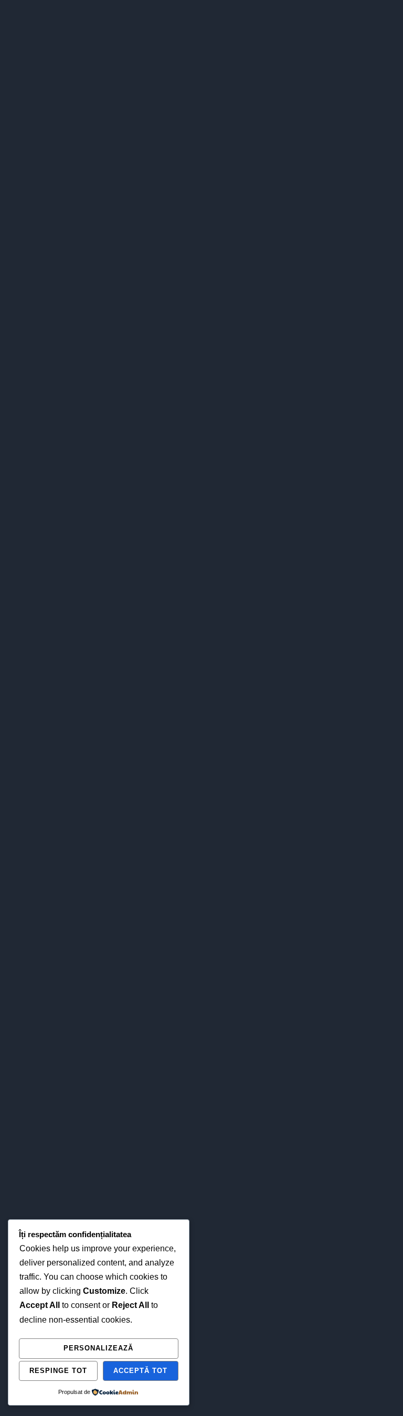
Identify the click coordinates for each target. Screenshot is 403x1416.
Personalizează (98, 1348)
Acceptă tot (140, 1371)
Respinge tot (58, 1371)
